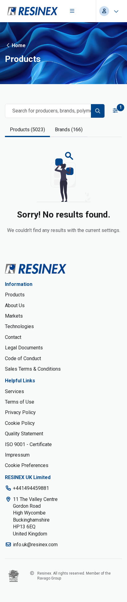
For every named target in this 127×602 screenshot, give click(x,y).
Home (19, 45)
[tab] (27, 130)
